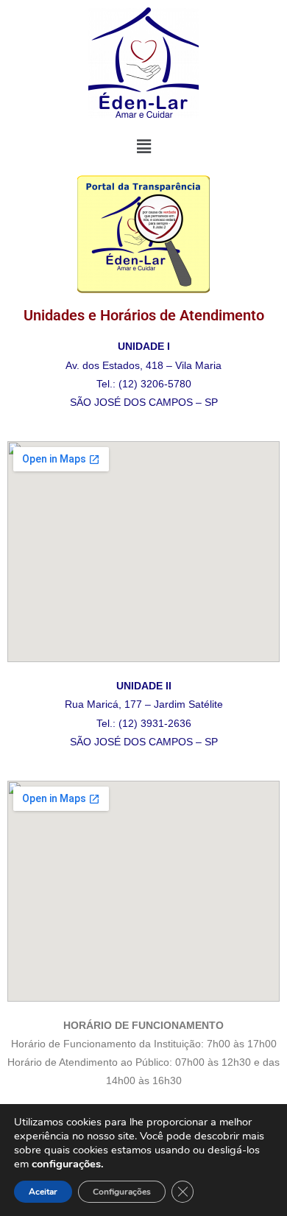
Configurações (122, 1192)
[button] (143, 147)
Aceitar (43, 1192)
